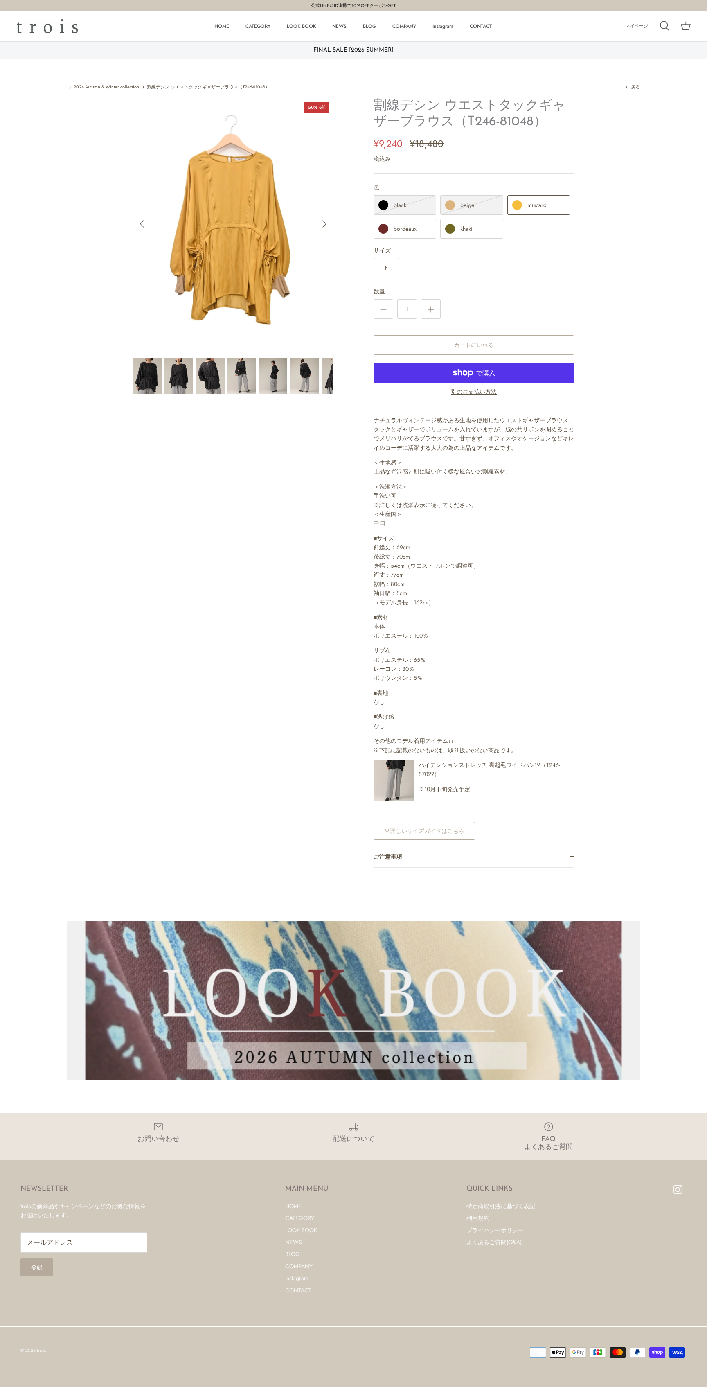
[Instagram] (677, 1189)
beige (467, 205)
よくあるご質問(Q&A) (494, 1242)
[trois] (47, 26)
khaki (466, 229)
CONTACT (481, 26)
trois (41, 1350)
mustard (537, 205)
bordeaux (405, 229)
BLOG (369, 26)
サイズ (382, 251)
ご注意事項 (388, 856)
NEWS (339, 26)
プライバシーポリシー (495, 1230)
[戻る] (142, 224)
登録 (37, 1267)
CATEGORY (257, 26)
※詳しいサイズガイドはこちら (424, 831)
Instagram (442, 26)
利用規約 (477, 1218)
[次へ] (324, 224)
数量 (379, 291)
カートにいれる (474, 345)
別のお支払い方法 (474, 391)
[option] (233, 223)
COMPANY (404, 26)
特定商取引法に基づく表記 (500, 1206)
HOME (221, 26)
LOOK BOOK (301, 26)
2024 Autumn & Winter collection (106, 86)
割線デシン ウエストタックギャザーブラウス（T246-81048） (208, 86)
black (400, 205)
